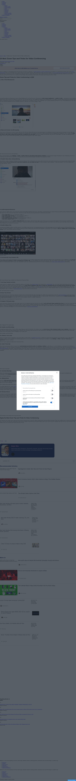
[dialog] (38, 390)
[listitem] (38, 388)
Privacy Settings (72, 780)
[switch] (51, 390)
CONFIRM (30, 406)
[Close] (57, 373)
